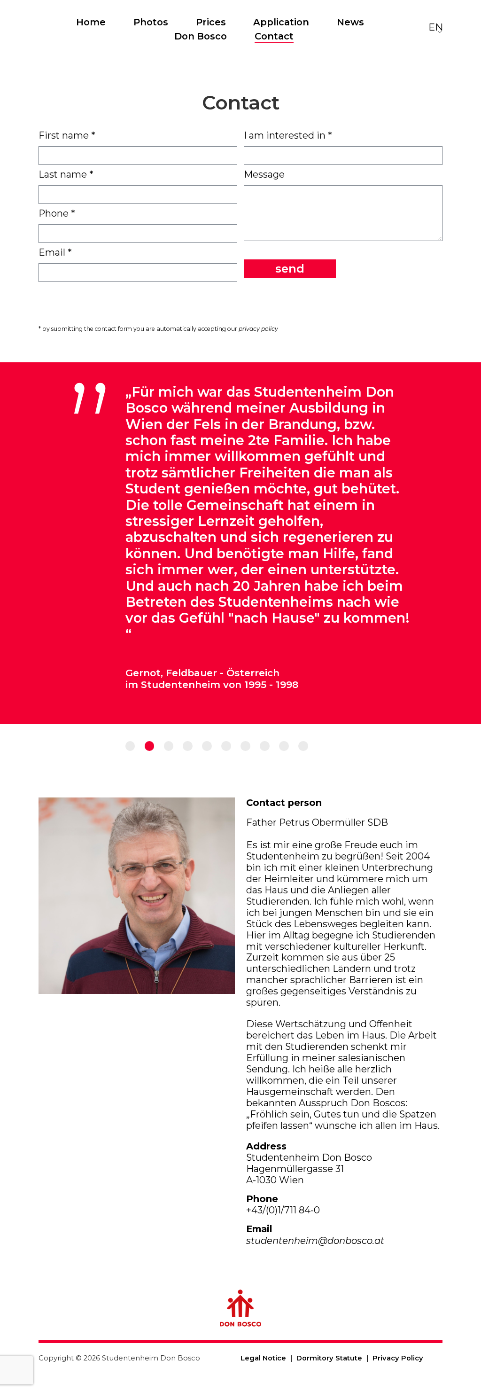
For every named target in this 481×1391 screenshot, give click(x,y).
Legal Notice (263, 1358)
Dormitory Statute (329, 1358)
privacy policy (258, 328)
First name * (67, 135)
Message (264, 174)
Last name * (66, 174)
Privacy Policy (397, 1358)
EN (435, 27)
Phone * (57, 213)
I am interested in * (288, 135)
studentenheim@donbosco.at (315, 1240)
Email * (55, 252)
